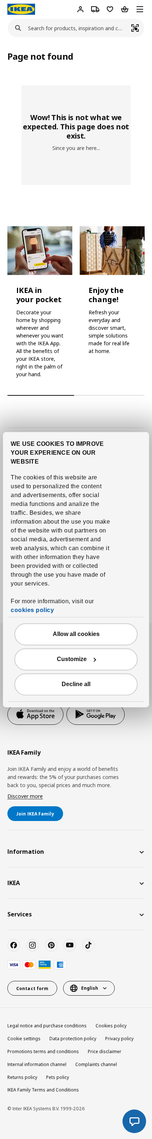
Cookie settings (24, 1038)
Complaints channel (96, 1064)
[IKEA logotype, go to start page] (21, 9)
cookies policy (32, 610)
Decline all (76, 684)
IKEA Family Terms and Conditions (43, 1090)
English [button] (89, 988)
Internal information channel (36, 1064)
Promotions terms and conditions (43, 1051)
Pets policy (57, 1077)
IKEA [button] (13, 883)
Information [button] (25, 851)
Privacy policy (119, 1038)
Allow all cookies (76, 634)
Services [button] (19, 914)
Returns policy (22, 1077)
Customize (72, 659)
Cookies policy (111, 1026)
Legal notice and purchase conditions (47, 1026)
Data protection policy (72, 1038)
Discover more (25, 796)
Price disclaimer (104, 1051)
